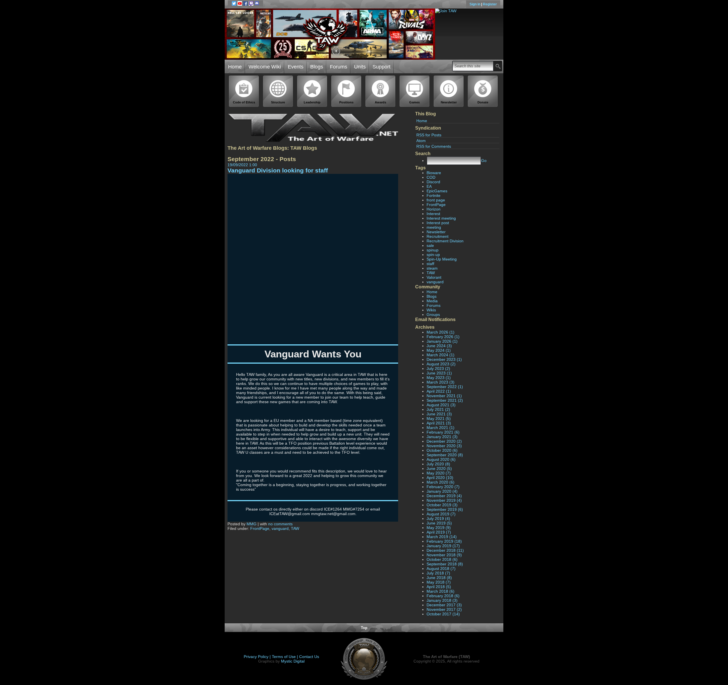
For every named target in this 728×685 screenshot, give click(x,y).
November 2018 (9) (444, 555)
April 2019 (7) (439, 532)
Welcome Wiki (265, 67)
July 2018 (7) (438, 573)
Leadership (312, 102)
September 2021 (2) (445, 400)
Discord (433, 182)
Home (235, 67)
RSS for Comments (433, 146)
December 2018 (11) (445, 550)
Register (490, 4)
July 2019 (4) (438, 518)
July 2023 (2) (438, 368)
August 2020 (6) (441, 459)
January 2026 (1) (442, 341)
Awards (380, 102)
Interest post (438, 222)
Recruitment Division (445, 241)
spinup (433, 250)
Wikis (431, 310)
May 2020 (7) (439, 473)
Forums (338, 67)
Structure (278, 102)
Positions (346, 102)
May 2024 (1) (439, 350)
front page (436, 200)
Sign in (475, 4)
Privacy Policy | (258, 656)
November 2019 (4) (444, 500)
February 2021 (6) (443, 432)
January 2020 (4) (442, 491)
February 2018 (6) (443, 596)
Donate (482, 102)
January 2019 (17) (443, 546)
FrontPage (436, 204)
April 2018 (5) (439, 586)
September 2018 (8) (445, 564)
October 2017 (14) (443, 614)
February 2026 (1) (443, 336)
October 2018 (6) (442, 559)
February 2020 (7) (443, 486)
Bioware (434, 172)
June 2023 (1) (439, 373)
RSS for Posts (428, 135)
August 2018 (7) (441, 568)
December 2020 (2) (444, 441)
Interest (433, 213)
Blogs (316, 67)
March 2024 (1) (440, 355)
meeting (434, 227)
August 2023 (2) (441, 364)
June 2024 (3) (439, 345)
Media (432, 301)
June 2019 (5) (439, 523)
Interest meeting (441, 218)
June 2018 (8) (439, 577)
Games (414, 102)
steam (432, 268)
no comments (280, 524)
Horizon (433, 209)
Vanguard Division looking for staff (278, 170)
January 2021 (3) (442, 436)
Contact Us (309, 656)
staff (430, 263)
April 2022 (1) (439, 391)
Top (364, 628)
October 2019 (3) (442, 505)
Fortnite (433, 195)
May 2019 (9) (439, 527)
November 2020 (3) (444, 446)
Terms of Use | (285, 656)
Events (295, 67)
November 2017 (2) (444, 609)
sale (430, 245)
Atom (421, 140)
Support (381, 67)
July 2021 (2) (438, 409)
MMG (252, 524)
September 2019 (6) (445, 509)
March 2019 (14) (442, 536)
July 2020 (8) (438, 464)
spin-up (433, 254)
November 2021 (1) (444, 395)
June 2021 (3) (439, 414)
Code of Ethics (244, 102)
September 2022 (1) (445, 386)
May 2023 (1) (439, 377)
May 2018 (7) (439, 582)
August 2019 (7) (441, 514)
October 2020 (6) (442, 450)
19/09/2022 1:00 (242, 165)
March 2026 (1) (440, 332)
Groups (433, 314)
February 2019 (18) (444, 541)
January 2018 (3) (442, 600)
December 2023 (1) (444, 359)
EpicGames (437, 191)
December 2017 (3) (444, 605)
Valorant (434, 277)
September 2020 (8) (445, 455)
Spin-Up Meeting (442, 259)
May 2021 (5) (439, 418)
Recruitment (437, 236)
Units (360, 67)
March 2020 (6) (440, 482)
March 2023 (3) (440, 382)
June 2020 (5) (439, 468)
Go (484, 160)
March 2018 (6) (440, 591)
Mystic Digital (293, 661)
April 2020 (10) (440, 477)
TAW (431, 272)
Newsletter (449, 102)
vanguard (435, 282)
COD (431, 177)
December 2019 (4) (444, 496)
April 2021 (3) (439, 423)
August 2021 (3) (441, 405)
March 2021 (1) (440, 427)
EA (429, 186)
